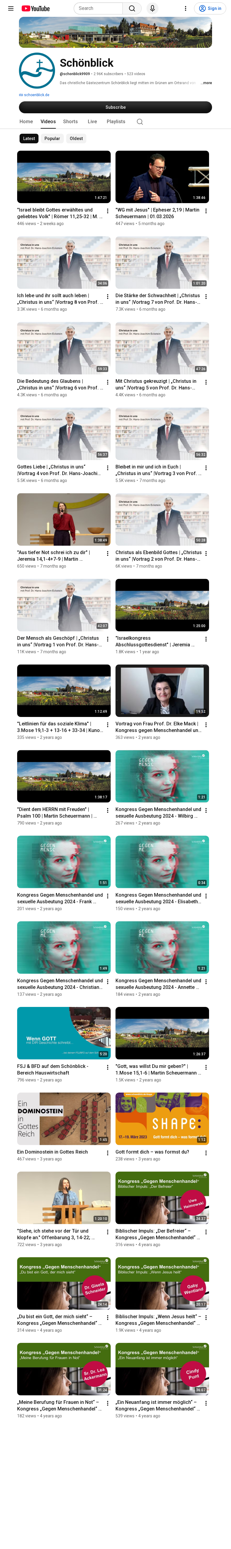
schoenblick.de (36, 95)
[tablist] (115, 121)
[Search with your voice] (152, 8)
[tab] (26, 121)
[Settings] (185, 8)
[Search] (132, 8)
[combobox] (100, 8)
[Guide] (10, 8)
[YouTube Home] (35, 8)
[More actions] (108, 211)
